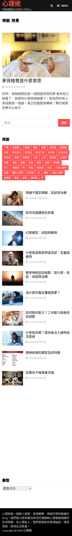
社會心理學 (61, 167)
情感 (14, 162)
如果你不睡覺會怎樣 (40, 372)
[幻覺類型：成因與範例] (12, 233)
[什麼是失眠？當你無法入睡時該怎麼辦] (12, 333)
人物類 (26, 147)
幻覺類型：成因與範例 (41, 233)
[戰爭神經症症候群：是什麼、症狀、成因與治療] (12, 273)
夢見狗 (51, 152)
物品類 (40, 167)
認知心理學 (57, 172)
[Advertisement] (36, 432)
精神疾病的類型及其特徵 (43, 352)
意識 (30, 162)
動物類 (63, 147)
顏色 (25, 177)
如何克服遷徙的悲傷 (40, 213)
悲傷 (6, 162)
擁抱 (47, 162)
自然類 (30, 172)
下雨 (6, 147)
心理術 (27, 530)
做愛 (43, 147)
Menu (64, 5)
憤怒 (39, 162)
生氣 (49, 167)
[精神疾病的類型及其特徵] (12, 353)
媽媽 (16, 157)
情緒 (22, 162)
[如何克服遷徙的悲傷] (12, 213)
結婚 (6, 172)
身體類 (7, 177)
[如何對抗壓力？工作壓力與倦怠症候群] (12, 313)
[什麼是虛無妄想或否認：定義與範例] (12, 253)
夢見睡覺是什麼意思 (21, 80)
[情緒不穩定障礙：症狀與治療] (12, 193)
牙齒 (30, 167)
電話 (16, 177)
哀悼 (6, 152)
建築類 (52, 157)
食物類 (34, 177)
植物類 (56, 162)
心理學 (63, 157)
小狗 (35, 157)
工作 (43, 157)
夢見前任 (16, 152)
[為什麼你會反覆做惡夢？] (12, 293)
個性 (35, 147)
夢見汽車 (39, 152)
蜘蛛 (46, 172)
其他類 (52, 147)
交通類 (15, 147)
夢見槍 (28, 152)
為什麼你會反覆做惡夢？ (43, 293)
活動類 (15, 167)
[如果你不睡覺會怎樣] (12, 373)
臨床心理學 (17, 172)
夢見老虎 (63, 152)
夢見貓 (7, 157)
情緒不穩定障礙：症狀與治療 (46, 193)
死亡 (6, 167)
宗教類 (26, 157)
